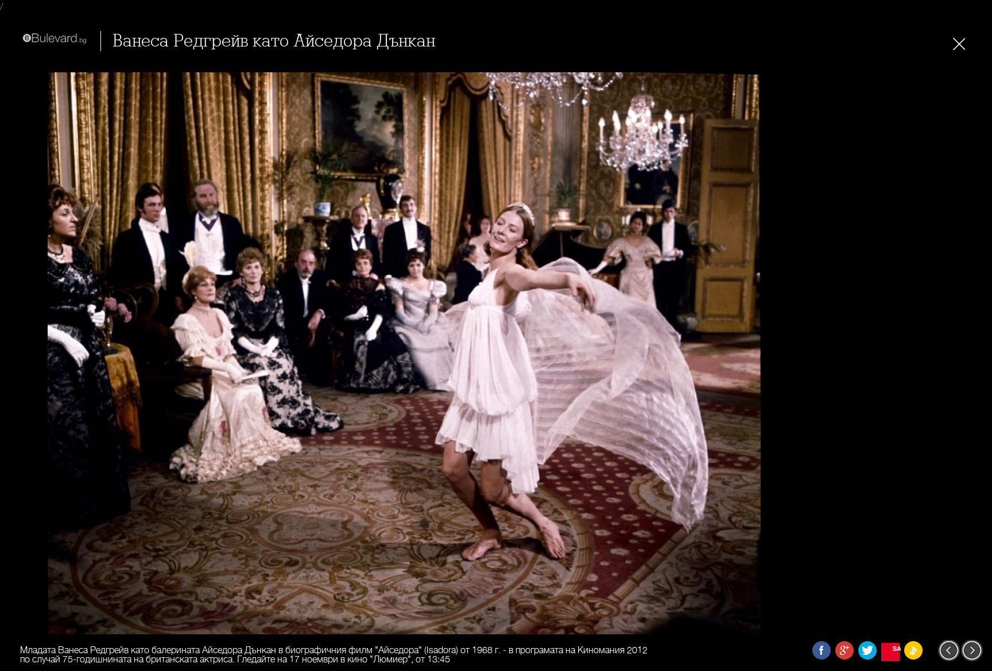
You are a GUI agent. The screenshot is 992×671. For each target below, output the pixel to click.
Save (896, 648)
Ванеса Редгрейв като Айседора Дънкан (274, 41)
